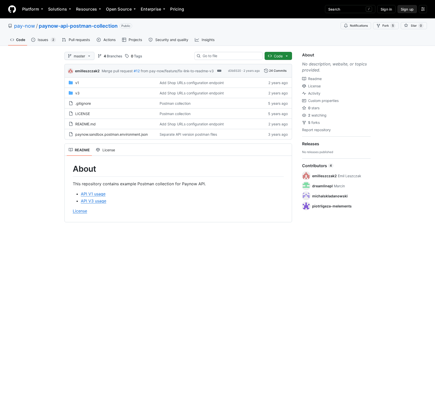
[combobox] (230, 56)
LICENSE (82, 114)
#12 (137, 71)
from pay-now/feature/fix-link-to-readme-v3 (177, 71)
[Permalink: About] (69, 168)
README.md (85, 124)
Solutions (57, 9)
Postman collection (175, 103)
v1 (77, 83)
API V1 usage (93, 193)
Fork (388, 25)
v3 (77, 93)
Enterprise (151, 9)
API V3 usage (93, 200)
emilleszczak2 (87, 71)
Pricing (177, 9)
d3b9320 (234, 71)
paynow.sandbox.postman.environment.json (111, 134)
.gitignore (83, 103)
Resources (86, 9)
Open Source (119, 9)
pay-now (24, 26)
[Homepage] (12, 9)
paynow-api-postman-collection (78, 26)
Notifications (359, 25)
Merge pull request (117, 71)
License (80, 210)
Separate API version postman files (188, 134)
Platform (30, 9)
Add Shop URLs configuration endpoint (192, 83)
